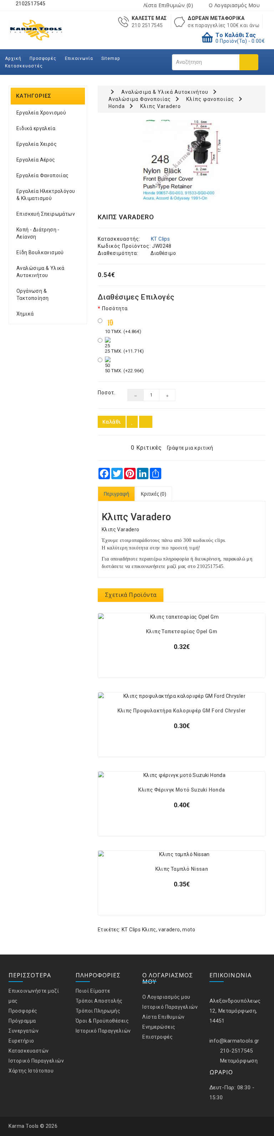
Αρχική (13, 58)
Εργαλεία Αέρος (35, 160)
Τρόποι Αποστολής (99, 1001)
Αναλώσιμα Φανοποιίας (139, 99)
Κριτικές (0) (153, 493)
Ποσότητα (115, 308)
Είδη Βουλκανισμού (40, 252)
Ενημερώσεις (159, 1027)
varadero (169, 929)
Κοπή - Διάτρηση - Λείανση (38, 233)
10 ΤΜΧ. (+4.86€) (123, 331)
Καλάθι (111, 421)
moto (188, 929)
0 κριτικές (146, 447)
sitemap (110, 58)
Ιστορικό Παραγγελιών (36, 1061)
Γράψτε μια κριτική (190, 448)
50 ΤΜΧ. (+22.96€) (124, 370)
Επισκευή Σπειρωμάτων (45, 214)
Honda (116, 106)
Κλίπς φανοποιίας (210, 99)
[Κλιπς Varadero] (181, 160)
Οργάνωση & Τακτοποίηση (32, 294)
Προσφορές (43, 58)
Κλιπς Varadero (160, 106)
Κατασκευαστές (24, 65)
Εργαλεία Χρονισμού (41, 113)
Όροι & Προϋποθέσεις (102, 1021)
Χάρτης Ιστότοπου (31, 1071)
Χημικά (25, 314)
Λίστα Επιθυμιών (163, 1017)
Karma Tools (24, 1126)
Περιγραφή (116, 493)
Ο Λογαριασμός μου (166, 997)
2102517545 (29, 3)
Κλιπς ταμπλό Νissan (181, 869)
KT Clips (160, 239)
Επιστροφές (157, 1037)
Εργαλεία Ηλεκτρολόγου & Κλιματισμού (45, 194)
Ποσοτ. (107, 392)
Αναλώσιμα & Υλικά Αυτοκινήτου (40, 271)
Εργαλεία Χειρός (36, 144)
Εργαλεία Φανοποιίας (42, 175)
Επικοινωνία (79, 58)
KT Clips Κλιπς (139, 929)
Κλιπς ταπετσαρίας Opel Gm (181, 631)
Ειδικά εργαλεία (35, 128)
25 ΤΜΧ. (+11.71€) (124, 351)
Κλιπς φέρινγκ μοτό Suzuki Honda (181, 790)
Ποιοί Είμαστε (93, 991)
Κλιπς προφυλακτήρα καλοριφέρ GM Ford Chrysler (181, 710)
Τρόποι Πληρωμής (98, 1011)
